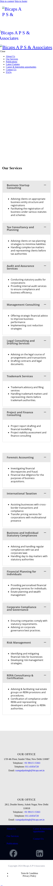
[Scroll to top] (1, 884)
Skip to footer (21, 1)
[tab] (26, 186)
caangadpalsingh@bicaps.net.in (29, 770)
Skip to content (7, 1)
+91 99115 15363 (32, 763)
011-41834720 (32, 766)
